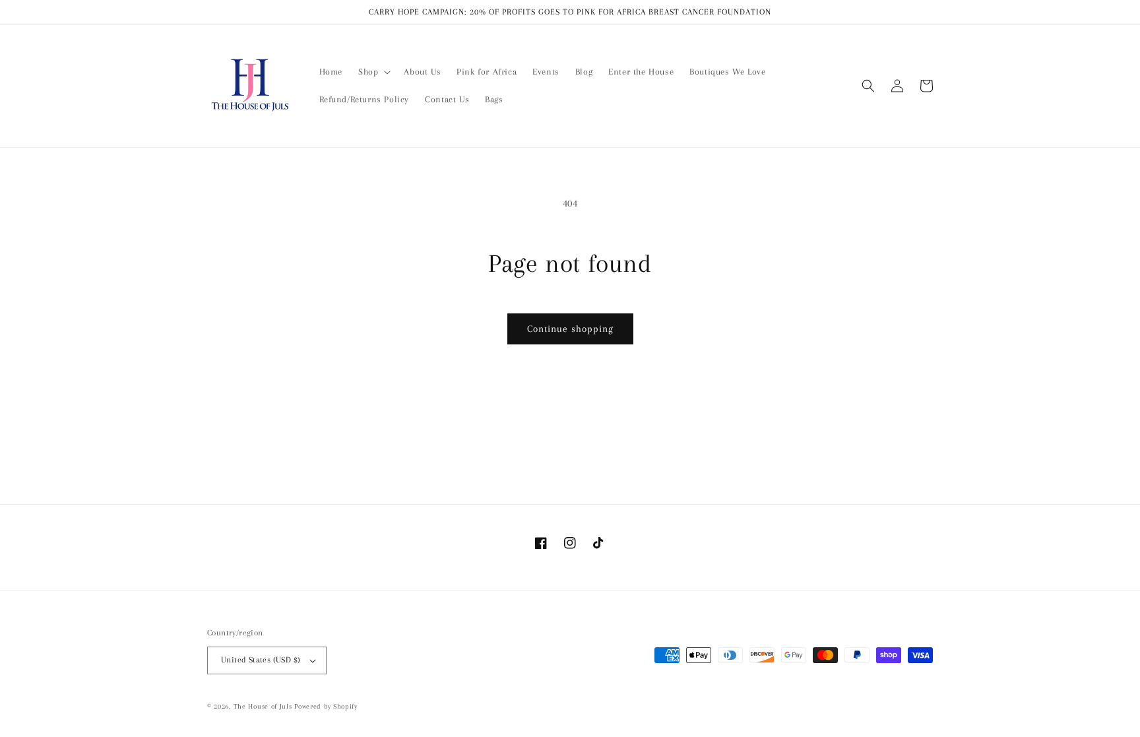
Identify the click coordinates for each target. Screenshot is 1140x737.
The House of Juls (263, 706)
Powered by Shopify (326, 706)
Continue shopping (570, 328)
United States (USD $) (260, 659)
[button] (373, 72)
